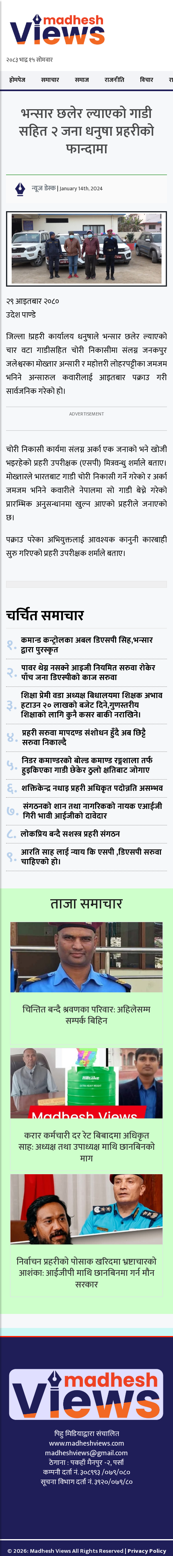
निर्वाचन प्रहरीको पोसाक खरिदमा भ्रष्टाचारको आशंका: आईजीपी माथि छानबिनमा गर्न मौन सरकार (86, 1273)
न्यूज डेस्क (44, 188)
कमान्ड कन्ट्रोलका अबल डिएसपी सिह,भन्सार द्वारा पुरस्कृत (87, 645)
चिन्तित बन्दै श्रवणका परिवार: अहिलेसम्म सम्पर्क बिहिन (86, 1015)
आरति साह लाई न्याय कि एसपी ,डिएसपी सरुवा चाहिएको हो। (91, 857)
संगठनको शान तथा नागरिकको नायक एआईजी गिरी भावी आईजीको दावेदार (92, 811)
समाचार (50, 80)
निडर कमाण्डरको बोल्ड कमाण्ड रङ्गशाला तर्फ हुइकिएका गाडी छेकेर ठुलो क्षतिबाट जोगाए (87, 765)
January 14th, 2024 (81, 188)
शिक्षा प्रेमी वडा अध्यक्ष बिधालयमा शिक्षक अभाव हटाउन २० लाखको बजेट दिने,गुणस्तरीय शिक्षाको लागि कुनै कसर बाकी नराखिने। (92, 705)
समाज (82, 80)
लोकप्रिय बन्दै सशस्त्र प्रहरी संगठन (70, 834)
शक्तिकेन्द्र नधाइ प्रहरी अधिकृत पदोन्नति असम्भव (92, 788)
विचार (146, 80)
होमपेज (17, 80)
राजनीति (114, 80)
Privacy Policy (147, 1551)
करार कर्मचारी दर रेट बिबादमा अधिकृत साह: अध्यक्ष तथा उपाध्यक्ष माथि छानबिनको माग (87, 1147)
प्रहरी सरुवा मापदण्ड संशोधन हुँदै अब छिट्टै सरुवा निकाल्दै (84, 737)
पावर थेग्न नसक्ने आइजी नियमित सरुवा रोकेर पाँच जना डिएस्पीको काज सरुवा (88, 672)
